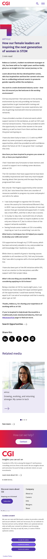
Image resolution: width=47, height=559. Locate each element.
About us (29, 493)
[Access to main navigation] (43, 3)
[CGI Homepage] (6, 3)
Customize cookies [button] (23, 544)
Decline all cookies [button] (23, 549)
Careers (29, 497)
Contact (23, 441)
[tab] (20, 420)
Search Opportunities (12, 323)
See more (6, 424)
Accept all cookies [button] (23, 540)
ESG (27, 501)
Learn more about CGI (10, 475)
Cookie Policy (7, 556)
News (28, 508)
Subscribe (7, 501)
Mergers (29, 504)
